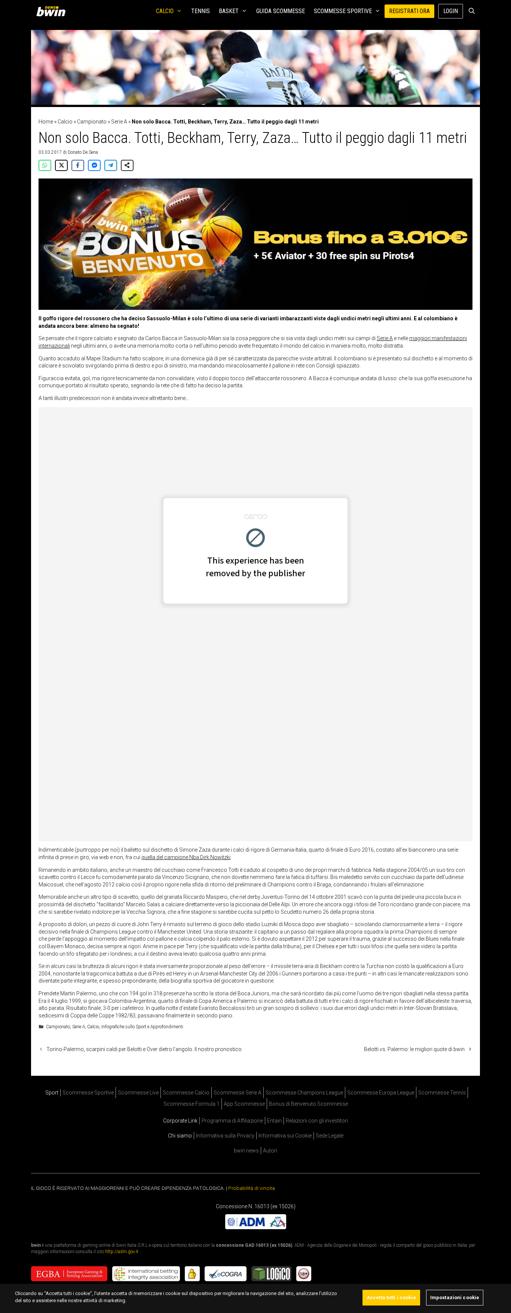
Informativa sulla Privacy (225, 1136)
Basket (229, 11)
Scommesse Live (138, 1093)
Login (450, 11)
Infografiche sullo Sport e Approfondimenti (142, 1026)
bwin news (246, 1151)
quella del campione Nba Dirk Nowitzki (185, 857)
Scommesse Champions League (304, 1093)
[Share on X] (61, 165)
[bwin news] (52, 11)
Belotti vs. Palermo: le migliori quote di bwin (414, 1049)
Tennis (200, 11)
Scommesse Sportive (343, 11)
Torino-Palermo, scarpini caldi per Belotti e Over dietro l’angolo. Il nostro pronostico (144, 1049)
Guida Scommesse (280, 11)
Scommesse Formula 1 (191, 1104)
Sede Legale (329, 1136)
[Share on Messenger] (94, 165)
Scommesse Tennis (442, 1093)
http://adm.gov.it (121, 1251)
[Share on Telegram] (110, 165)
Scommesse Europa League (380, 1093)
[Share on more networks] (127, 165)
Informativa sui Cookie (285, 1136)
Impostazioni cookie (454, 1297)
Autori (270, 1151)
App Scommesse (244, 1104)
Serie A (119, 122)
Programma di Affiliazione (232, 1121)
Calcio (165, 11)
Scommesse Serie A (237, 1093)
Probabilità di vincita (251, 1188)
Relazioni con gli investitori (317, 1121)
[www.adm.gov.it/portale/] (255, 1227)
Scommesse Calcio (186, 1093)
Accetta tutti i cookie (391, 1297)
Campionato (92, 122)
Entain (274, 1121)
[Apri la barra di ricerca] (471, 11)
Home (46, 122)
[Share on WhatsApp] (45, 165)
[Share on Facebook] (77, 165)
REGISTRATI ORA (409, 11)
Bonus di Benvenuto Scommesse (308, 1104)
